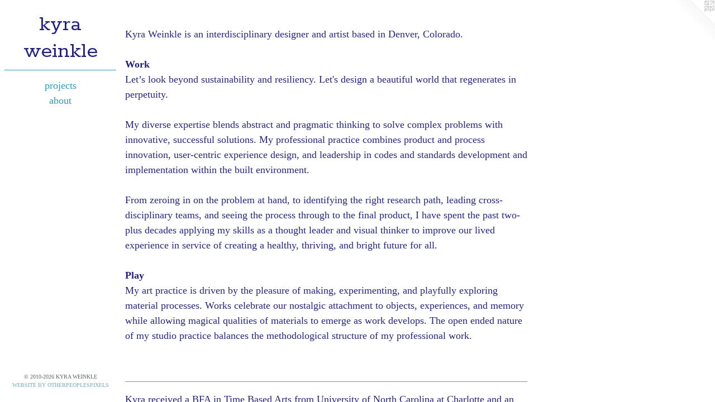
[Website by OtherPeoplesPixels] (692, 22)
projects (61, 85)
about (60, 100)
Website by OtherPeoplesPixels (60, 385)
